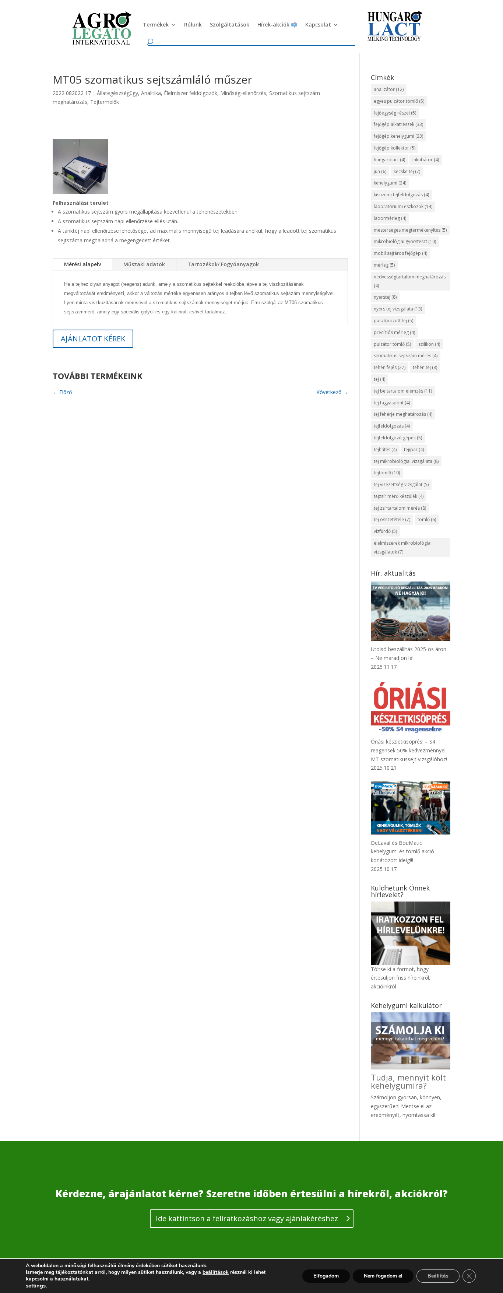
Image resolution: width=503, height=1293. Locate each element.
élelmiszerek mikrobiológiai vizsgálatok (403, 547)
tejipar (414, 449)
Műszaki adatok (144, 264)
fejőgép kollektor (394, 148)
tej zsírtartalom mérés (400, 508)
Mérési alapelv (82, 264)
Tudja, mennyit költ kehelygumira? (408, 1081)
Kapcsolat (318, 24)
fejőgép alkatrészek (398, 124)
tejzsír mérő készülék (398, 496)
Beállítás (438, 1275)
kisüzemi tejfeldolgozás (401, 195)
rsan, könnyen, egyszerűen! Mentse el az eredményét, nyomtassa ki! (406, 1106)
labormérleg (390, 218)
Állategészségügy (117, 92)
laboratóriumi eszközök (403, 206)
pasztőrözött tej (393, 320)
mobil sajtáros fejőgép (400, 253)
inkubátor (425, 160)
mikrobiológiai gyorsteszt (405, 241)
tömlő (427, 519)
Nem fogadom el (383, 1275)
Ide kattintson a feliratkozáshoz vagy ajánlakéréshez (247, 1218)
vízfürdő (385, 531)
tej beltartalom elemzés (403, 391)
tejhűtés (385, 449)
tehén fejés (389, 367)
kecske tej (407, 171)
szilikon (429, 344)
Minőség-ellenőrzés (243, 92)
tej (379, 379)
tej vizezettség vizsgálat (401, 484)
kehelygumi (390, 183)
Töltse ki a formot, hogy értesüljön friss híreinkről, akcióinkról (400, 978)
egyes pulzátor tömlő (399, 101)
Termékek (156, 24)
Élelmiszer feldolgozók (190, 92)
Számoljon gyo (389, 1097)
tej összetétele (392, 519)
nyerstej (385, 297)
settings (36, 1285)
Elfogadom (326, 1275)
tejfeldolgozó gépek (398, 438)
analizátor (389, 89)
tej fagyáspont (392, 403)
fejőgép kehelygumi (398, 136)
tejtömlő (387, 473)
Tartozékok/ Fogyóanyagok (223, 264)
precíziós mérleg (394, 332)
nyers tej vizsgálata (398, 309)
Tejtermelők (104, 101)
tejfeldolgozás (392, 426)
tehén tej (425, 367)
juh (380, 171)
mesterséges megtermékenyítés (410, 230)
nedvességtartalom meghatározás (410, 281)
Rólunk (193, 24)
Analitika (151, 92)
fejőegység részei (395, 113)
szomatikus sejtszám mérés (405, 355)
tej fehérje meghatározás (403, 414)
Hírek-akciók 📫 (277, 24)
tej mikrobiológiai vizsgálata (406, 461)
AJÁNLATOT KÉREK (93, 339)
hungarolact (389, 160)
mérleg (384, 265)
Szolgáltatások (229, 24)
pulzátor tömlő (392, 344)
